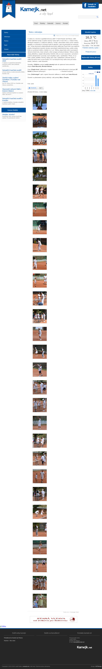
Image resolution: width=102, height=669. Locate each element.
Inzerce (58, 23)
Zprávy (6, 32)
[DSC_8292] (39, 573)
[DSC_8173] (39, 324)
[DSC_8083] (39, 164)
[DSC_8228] (39, 431)
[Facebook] (90, 5)
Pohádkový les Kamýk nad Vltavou (13, 638)
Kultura (6, 41)
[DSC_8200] (39, 413)
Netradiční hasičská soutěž (11, 70)
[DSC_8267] (39, 484)
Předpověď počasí (91, 52)
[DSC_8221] (39, 395)
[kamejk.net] (84, 647)
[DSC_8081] (39, 182)
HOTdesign (98, 666)
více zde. (93, 90)
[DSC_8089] (39, 146)
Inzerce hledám (13, 110)
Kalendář (50, 23)
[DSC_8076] (39, 111)
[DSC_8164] (39, 288)
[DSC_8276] (39, 537)
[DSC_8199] (39, 377)
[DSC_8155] (39, 253)
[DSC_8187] (39, 360)
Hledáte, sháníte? (8, 114)
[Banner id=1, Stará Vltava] (53, 619)
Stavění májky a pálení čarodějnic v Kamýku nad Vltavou (11, 79)
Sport (5, 45)
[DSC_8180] (39, 306)
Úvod (36, 23)
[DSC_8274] (39, 520)
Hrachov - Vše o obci (9, 640)
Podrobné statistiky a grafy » (91, 48)
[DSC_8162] (39, 271)
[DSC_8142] (39, 235)
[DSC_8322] (39, 609)
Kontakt (65, 23)
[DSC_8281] (39, 555)
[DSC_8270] (39, 502)
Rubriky (42, 23)
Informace (7, 36)
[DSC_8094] (39, 199)
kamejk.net (26, 666)
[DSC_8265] (39, 466)
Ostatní (6, 49)
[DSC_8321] (39, 591)
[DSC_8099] (39, 217)
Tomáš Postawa (75, 35)
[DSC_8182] (39, 342)
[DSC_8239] (39, 448)
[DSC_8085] (39, 128)
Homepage (73, 612)
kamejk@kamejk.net (78, 642)
